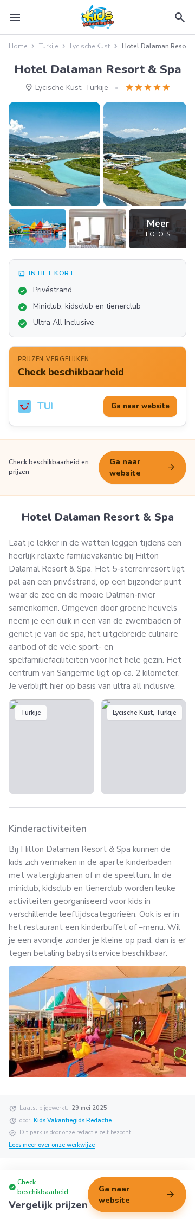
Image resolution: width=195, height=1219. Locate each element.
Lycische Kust (90, 46)
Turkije (48, 46)
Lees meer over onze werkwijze (52, 1145)
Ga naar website (142, 467)
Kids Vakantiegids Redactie (73, 1121)
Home (18, 46)
